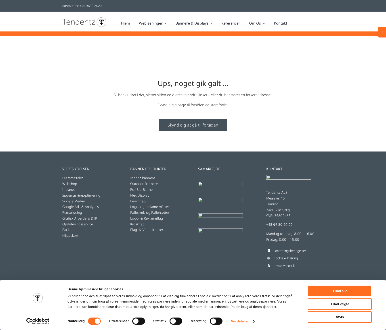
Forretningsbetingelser (290, 251)
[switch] (138, 321)
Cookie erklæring (286, 258)
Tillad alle (339, 291)
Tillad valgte (339, 304)
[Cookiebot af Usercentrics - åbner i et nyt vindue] (37, 321)
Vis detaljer (240, 321)
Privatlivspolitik (284, 266)
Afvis (340, 317)
